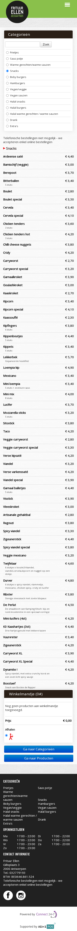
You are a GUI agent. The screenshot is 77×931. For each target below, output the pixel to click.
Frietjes (14, 52)
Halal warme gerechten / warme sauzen (34, 114)
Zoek (46, 44)
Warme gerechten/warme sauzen (30, 64)
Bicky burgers (18, 77)
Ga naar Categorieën (38, 749)
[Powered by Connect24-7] (38, 914)
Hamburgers (17, 83)
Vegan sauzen (18, 95)
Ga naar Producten (38, 758)
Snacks (14, 71)
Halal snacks (17, 101)
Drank (13, 120)
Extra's (14, 126)
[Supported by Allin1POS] (38, 927)
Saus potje (16, 58)
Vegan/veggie (18, 89)
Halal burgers (18, 107)
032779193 (17, 873)
